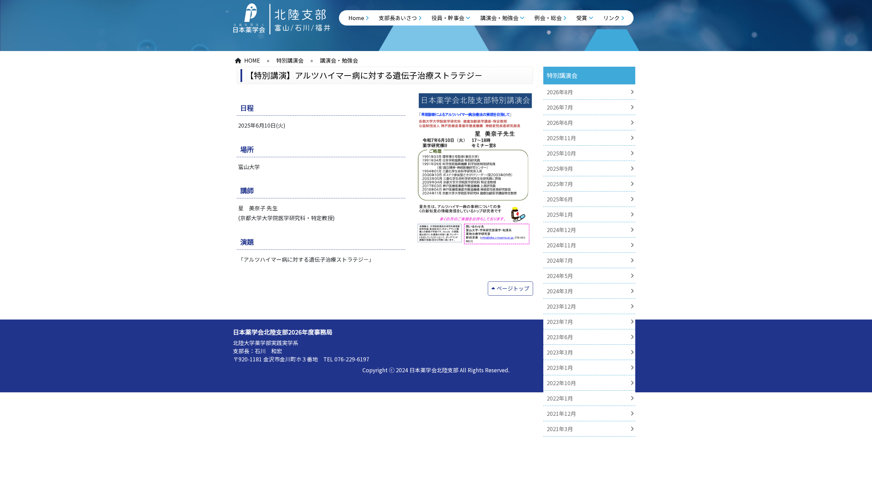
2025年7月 (560, 184)
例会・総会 (548, 18)
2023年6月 (560, 337)
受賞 (581, 18)
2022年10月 (561, 383)
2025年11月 (561, 138)
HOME (252, 60)
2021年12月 (561, 413)
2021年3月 (560, 429)
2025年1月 (560, 214)
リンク (611, 18)
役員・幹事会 (448, 18)
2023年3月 (560, 352)
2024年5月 (560, 276)
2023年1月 (560, 367)
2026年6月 (560, 122)
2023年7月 (560, 321)
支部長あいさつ (398, 18)
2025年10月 (561, 153)
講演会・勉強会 (499, 18)
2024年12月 (561, 230)
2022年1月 (560, 398)
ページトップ (513, 288)
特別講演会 (289, 60)
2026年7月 (560, 107)
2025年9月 (560, 168)
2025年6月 (560, 199)
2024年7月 (560, 260)
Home (356, 18)
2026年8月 (560, 92)
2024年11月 (561, 245)
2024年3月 (560, 291)
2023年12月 (561, 306)
